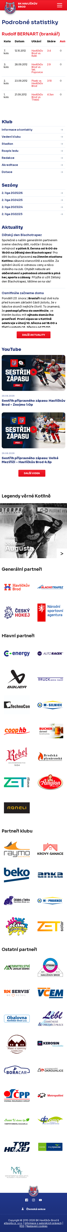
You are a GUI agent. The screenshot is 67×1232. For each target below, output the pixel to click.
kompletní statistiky (44, 110)
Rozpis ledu (10, 151)
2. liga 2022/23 (12, 214)
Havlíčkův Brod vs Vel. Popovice (37, 68)
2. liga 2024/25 (12, 200)
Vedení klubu (11, 137)
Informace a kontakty (17, 130)
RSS (22, 1226)
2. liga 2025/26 (12, 193)
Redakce (8, 158)
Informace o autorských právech (43, 1223)
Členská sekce (36, 1209)
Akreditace (10, 165)
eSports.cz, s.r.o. (13, 1223)
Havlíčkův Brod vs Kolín (37, 53)
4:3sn (50, 94)
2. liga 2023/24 (12, 207)
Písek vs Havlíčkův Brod (37, 83)
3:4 (49, 50)
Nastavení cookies (36, 1226)
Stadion (7, 144)
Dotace (7, 172)
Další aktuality (33, 334)
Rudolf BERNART (20, 34)
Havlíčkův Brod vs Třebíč (37, 97)
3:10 (49, 80)
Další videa (32, 473)
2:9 (49, 64)
